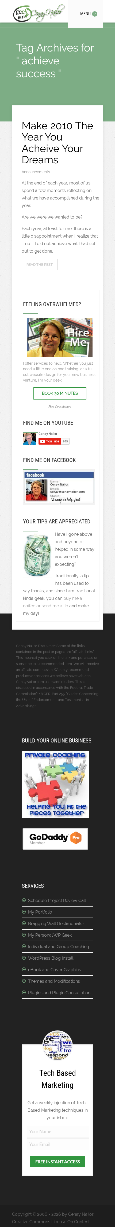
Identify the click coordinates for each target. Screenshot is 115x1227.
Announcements (36, 172)
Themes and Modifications (54, 981)
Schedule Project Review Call (57, 900)
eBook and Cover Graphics (54, 969)
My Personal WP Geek (50, 935)
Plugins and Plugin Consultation (59, 992)
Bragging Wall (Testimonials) (55, 923)
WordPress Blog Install (50, 958)
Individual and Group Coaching (58, 946)
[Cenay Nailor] (59, 503)
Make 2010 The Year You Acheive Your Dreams (57, 143)
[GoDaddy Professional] (55, 849)
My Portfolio (40, 912)
